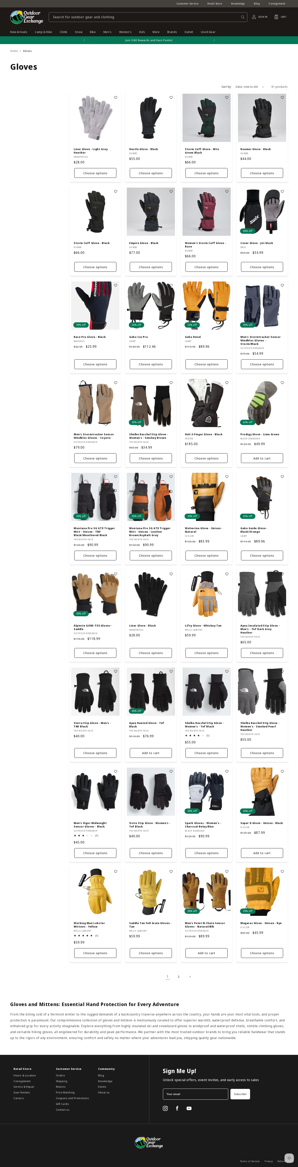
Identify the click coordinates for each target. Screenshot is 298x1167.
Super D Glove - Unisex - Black (261, 823)
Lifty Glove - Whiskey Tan (203, 626)
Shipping (61, 1081)
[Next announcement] (214, 40)
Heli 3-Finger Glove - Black (203, 434)
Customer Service (188, 3)
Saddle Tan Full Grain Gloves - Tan (150, 924)
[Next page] (189, 976)
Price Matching (65, 1092)
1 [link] (168, 976)
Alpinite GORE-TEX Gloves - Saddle (93, 627)
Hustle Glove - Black (143, 149)
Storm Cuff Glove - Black (92, 243)
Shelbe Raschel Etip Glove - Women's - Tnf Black (204, 724)
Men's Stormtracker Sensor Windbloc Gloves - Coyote (94, 436)
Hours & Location (25, 1075)
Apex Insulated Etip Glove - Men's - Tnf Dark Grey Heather (260, 629)
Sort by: (226, 87)
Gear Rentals (22, 1092)
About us (104, 1092)
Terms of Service (250, 1161)
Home (14, 51)
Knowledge (238, 3)
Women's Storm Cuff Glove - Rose (205, 245)
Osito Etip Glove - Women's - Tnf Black (149, 824)
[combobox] (148, 17)
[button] (279, 16)
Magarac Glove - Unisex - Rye (261, 923)
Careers (19, 1098)
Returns (61, 1086)
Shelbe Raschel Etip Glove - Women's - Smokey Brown (148, 436)
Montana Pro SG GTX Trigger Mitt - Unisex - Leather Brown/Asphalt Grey (150, 532)
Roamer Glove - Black (255, 149)
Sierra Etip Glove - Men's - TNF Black (92, 724)
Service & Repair (24, 1086)
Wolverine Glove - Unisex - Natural (204, 530)
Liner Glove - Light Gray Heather (91, 151)
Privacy (269, 1161)
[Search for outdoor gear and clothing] (242, 17)
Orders (60, 1075)
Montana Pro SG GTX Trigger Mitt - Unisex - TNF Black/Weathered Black (94, 532)
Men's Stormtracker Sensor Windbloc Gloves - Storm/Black (260, 340)
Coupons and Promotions (72, 1098)
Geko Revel (193, 337)
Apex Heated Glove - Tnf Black (146, 724)
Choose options (95, 173)
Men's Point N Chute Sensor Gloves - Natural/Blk (205, 924)
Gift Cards (62, 1104)
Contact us (63, 1109)
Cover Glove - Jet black (256, 243)
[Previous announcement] (83, 40)
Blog (257, 3)
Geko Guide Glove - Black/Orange (254, 530)
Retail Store (214, 3)
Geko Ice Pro (138, 337)
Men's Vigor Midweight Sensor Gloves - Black (90, 824)
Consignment (277, 3)
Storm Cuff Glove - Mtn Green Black (202, 151)
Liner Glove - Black (142, 626)
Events (102, 1086)
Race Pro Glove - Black (90, 337)
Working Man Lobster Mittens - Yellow (89, 924)
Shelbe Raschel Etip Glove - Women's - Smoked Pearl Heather (259, 726)
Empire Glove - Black (144, 243)
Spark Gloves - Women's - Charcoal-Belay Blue (203, 824)
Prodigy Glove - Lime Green (259, 434)
